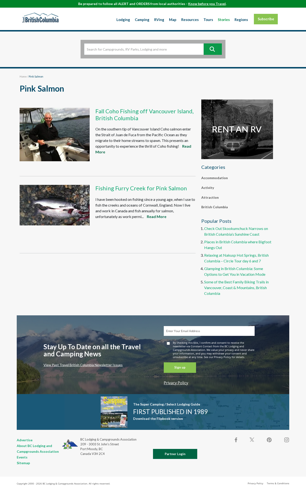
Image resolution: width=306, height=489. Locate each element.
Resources (190, 19)
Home (23, 76)
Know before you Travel (207, 4)
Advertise (25, 440)
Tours (208, 19)
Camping (142, 19)
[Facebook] (236, 440)
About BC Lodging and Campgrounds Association (38, 448)
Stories (224, 19)
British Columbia (214, 207)
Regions (241, 19)
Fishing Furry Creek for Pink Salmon (141, 188)
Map (172, 19)
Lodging (123, 19)
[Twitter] (252, 439)
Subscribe (266, 19)
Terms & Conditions (278, 483)
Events (22, 457)
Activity (207, 188)
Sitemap (23, 463)
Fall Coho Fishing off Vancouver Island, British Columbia (144, 114)
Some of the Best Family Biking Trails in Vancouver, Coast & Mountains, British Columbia (236, 288)
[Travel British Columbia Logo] (40, 18)
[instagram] (286, 440)
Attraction (210, 197)
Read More (156, 216)
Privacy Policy (176, 382)
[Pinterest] (269, 440)
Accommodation (214, 178)
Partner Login (175, 454)
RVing (159, 19)
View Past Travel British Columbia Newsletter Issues (83, 365)
